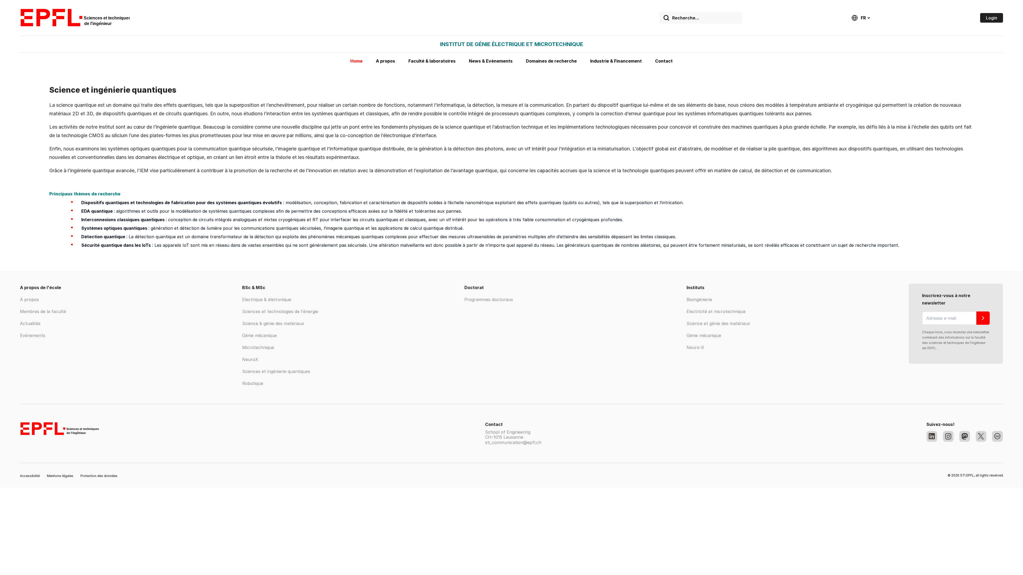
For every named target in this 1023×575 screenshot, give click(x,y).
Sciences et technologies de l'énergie (280, 311)
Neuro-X (695, 347)
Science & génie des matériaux (273, 323)
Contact (664, 61)
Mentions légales (60, 476)
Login (991, 17)
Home (356, 61)
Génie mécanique (259, 335)
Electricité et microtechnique (716, 311)
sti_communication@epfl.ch (513, 442)
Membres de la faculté (43, 311)
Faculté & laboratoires (432, 61)
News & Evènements (491, 61)
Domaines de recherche (551, 61)
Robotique (252, 383)
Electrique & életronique (266, 299)
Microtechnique (258, 347)
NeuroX (250, 359)
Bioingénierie (699, 299)
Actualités (30, 323)
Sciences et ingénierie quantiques (276, 371)
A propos (385, 61)
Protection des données (98, 476)
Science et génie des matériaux (718, 323)
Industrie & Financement (616, 61)
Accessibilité (30, 476)
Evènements (32, 335)
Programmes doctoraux (488, 299)
